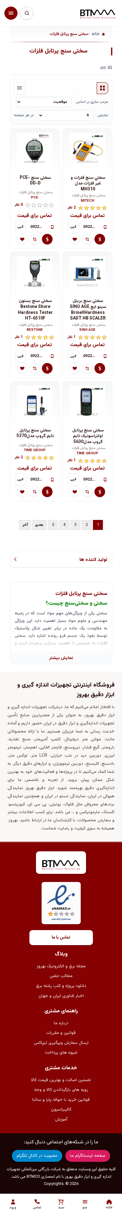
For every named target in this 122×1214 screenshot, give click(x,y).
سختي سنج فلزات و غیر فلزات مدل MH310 (88, 184)
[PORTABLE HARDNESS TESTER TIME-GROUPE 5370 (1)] (34, 403)
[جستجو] (26, 13)
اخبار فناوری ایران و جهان (61, 996)
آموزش (61, 1119)
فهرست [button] (20, 88)
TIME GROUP (87, 453)
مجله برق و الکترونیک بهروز (61, 966)
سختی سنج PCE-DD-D (35, 181)
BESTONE (35, 330)
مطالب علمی (61, 976)
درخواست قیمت (99, 239)
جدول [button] (103, 88)
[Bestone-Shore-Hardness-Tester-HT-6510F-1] (34, 274)
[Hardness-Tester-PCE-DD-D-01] (34, 151)
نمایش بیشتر (61, 658)
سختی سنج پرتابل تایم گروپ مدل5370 (35, 433)
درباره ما (61, 1023)
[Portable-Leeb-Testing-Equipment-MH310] (87, 151)
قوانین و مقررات (61, 1033)
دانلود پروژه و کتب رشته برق (61, 986)
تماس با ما (61, 937)
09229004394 (91, 227)
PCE (34, 198)
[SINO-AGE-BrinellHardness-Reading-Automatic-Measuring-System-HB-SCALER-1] (87, 274)
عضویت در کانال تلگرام (37, 1155)
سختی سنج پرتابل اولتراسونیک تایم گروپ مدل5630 (88, 436)
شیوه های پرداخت (61, 1052)
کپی (73, 226)
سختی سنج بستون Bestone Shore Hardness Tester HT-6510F (35, 309)
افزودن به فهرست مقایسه (87, 239)
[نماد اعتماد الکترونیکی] (61, 903)
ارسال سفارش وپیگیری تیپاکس (61, 1043)
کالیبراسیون (61, 1109)
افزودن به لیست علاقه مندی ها (74, 239)
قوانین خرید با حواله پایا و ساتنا (61, 1099)
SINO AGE (87, 330)
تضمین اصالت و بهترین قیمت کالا (61, 1080)
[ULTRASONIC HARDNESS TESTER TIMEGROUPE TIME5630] (87, 403)
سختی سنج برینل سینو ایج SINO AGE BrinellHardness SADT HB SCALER (88, 309)
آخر (25, 525)
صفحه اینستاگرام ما (87, 1155)
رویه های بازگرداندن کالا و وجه (61, 1089)
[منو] (11, 13)
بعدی (39, 525)
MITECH (87, 201)
